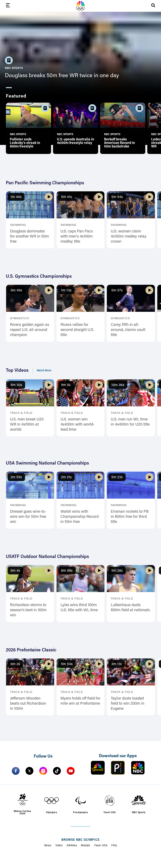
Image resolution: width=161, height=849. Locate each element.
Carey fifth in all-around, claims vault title (128, 330)
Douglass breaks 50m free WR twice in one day (62, 76)
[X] (29, 771)
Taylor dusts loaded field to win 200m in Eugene (127, 704)
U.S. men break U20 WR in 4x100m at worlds (27, 425)
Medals (85, 845)
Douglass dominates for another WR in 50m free (29, 237)
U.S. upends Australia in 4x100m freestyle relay (75, 141)
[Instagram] (43, 771)
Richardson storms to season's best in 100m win (28, 610)
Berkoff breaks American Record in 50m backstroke (119, 143)
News (47, 845)
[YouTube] (71, 771)
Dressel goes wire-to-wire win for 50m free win (28, 517)
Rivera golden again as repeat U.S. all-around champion (29, 330)
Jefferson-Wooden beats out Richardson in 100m (28, 704)
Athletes (72, 845)
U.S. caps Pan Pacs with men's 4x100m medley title (76, 237)
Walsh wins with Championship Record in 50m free (79, 517)
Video (59, 845)
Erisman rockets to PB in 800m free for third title (130, 517)
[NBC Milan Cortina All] (80, 6)
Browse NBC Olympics (80, 840)
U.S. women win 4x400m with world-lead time (77, 425)
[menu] (8, 6)
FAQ (114, 845)
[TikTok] (57, 771)
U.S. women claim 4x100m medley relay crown (128, 237)
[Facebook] (16, 771)
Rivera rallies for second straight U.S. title (77, 330)
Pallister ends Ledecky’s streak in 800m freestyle (25, 143)
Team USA (100, 845)
